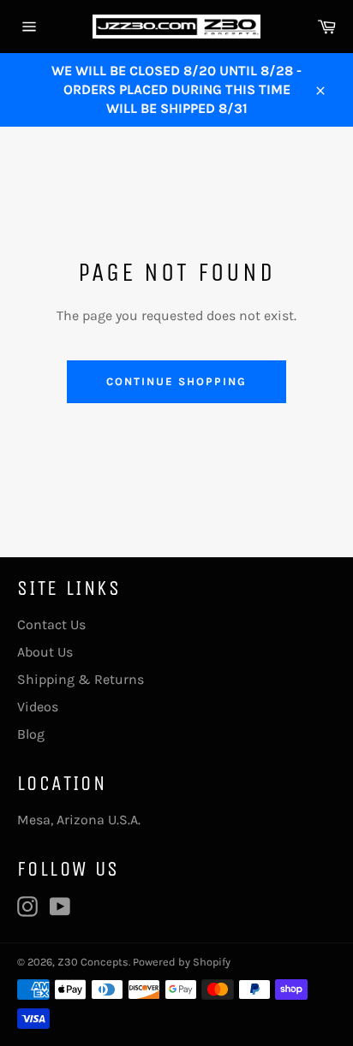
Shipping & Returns (80, 679)
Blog (31, 734)
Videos (37, 706)
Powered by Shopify (181, 961)
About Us (45, 652)
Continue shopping (176, 381)
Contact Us (51, 624)
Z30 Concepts (93, 961)
